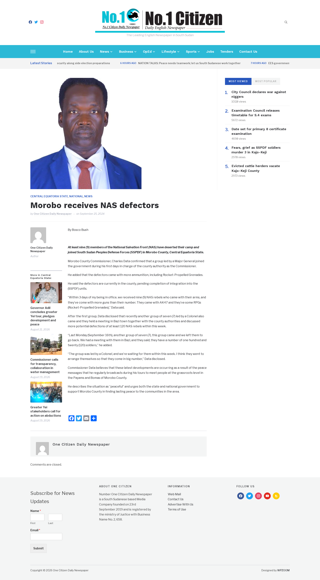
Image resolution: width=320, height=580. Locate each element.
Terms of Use (177, 509)
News (104, 51)
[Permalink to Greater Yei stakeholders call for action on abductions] (46, 392)
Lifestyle (168, 51)
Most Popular (265, 81)
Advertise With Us (180, 504)
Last (50, 523)
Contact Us (248, 51)
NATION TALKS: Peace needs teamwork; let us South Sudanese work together (179, 63)
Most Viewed (238, 81)
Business (126, 51)
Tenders (226, 51)
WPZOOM (283, 570)
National (76, 196)
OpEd (147, 51)
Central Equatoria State (49, 196)
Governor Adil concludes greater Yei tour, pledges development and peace (43, 316)
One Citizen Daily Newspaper (53, 213)
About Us (86, 51)
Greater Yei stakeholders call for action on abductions (45, 411)
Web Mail (174, 494)
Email (35, 530)
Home (68, 51)
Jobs (210, 51)
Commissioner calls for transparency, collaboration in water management (45, 366)
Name (35, 511)
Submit (38, 548)
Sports (191, 51)
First (32, 523)
